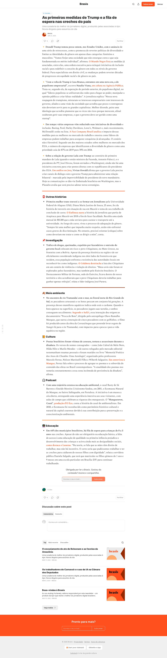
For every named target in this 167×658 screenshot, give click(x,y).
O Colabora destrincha (89, 263)
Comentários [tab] (48, 514)
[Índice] (2, 329)
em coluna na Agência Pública (107, 85)
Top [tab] (45, 542)
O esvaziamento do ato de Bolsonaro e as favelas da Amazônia (70, 550)
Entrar (160, 4)
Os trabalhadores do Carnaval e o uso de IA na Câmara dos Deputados (71, 571)
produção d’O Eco (63, 403)
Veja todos (48, 608)
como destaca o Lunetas (58, 445)
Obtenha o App (95, 647)
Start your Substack (76, 647)
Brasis (50, 33)
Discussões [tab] (64, 542)
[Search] (133, 4)
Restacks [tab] (58, 514)
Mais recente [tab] (53, 542)
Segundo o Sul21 (80, 312)
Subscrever (148, 4)
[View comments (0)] (52, 41)
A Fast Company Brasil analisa (85, 131)
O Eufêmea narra (75, 212)
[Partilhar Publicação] (138, 4)
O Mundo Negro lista (100, 61)
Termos (87, 642)
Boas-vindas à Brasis (53, 590)
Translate (47, 13)
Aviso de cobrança (98, 642)
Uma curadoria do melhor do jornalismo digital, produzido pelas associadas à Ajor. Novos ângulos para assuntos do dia (72, 556)
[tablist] (52, 514)
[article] (83, 556)
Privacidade (78, 642)
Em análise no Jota (61, 170)
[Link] (39, 197)
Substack (73, 653)
